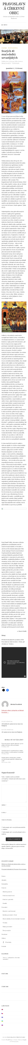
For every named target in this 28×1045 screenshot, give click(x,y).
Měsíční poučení (7, 892)
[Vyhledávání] (25, 25)
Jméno (4, 805)
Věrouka (5, 922)
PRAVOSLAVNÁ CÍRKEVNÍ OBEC (14, 8)
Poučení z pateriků (8, 899)
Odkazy (4, 938)
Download (4, 934)
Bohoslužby (5, 884)
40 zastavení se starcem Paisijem (12, 732)
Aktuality (4, 880)
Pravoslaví (4, 907)
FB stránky (8, 942)
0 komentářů (15, 63)
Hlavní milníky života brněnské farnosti (14, 919)
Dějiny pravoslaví (7, 926)
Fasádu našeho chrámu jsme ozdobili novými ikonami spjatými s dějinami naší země (12, 759)
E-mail (4, 812)
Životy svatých (13, 48)
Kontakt (4, 946)
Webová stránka (7, 820)
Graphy (24, 1039)
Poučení (4, 48)
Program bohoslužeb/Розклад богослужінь (14, 869)
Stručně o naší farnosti (9, 911)
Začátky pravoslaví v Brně (10, 915)
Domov (4, 876)
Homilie (5, 903)
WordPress (9, 1039)
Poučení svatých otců (9, 895)
